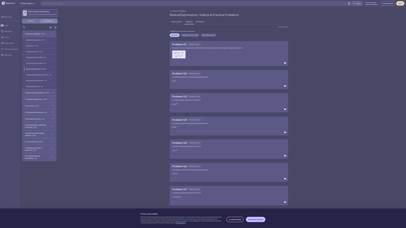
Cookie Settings (235, 219)
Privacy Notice (180, 223)
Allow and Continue (255, 219)
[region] (203, 218)
